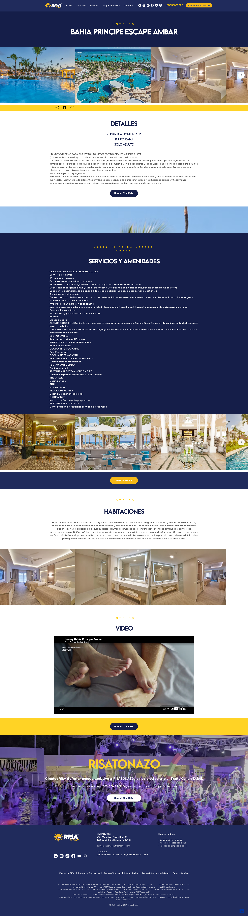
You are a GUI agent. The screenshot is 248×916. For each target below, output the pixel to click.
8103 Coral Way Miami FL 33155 (112, 837)
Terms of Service (112, 873)
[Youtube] (79, 856)
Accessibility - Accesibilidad (155, 873)
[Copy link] (71, 107)
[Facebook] (152, 5)
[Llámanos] (139, 5)
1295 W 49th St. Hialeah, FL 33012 (114, 840)
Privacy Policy (131, 873)
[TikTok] (148, 5)
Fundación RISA (66, 873)
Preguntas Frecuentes (89, 873)
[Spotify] (85, 856)
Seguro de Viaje (181, 873)
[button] (128, 5)
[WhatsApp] (57, 107)
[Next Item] (241, 75)
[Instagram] (144, 5)
